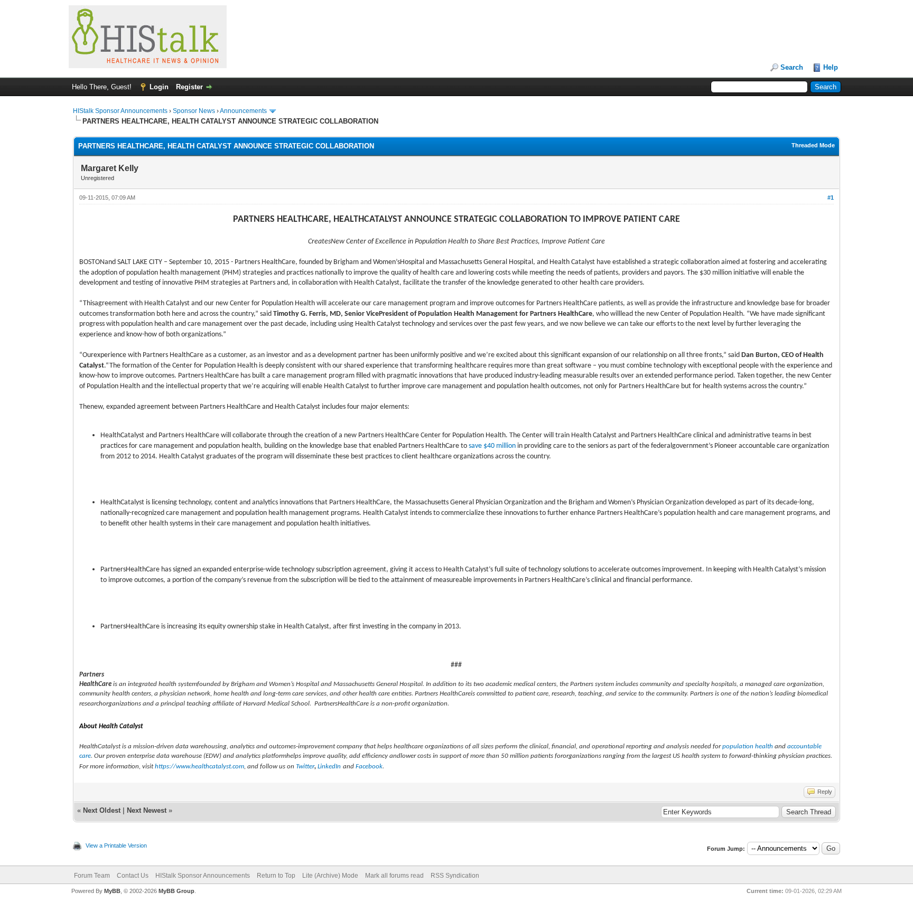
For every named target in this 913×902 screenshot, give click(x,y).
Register (189, 87)
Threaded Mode (813, 145)
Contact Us (132, 875)
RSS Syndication (455, 875)
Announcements (243, 111)
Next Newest (146, 810)
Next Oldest (101, 810)
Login (159, 87)
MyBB (112, 891)
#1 (830, 197)
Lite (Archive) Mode (330, 875)
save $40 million (492, 446)
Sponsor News (194, 111)
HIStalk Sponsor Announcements (120, 111)
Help (830, 67)
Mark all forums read (394, 875)
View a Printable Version (116, 845)
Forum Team (92, 875)
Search (791, 67)
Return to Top (276, 875)
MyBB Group (176, 891)
